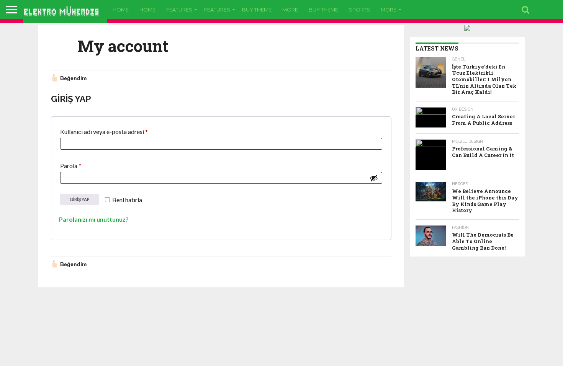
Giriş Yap (80, 199)
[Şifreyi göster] (374, 178)
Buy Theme (257, 10)
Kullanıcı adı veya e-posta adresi (113, 131)
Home (121, 10)
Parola (80, 165)
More (290, 10)
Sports (359, 10)
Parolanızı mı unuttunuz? (94, 219)
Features (179, 10)
